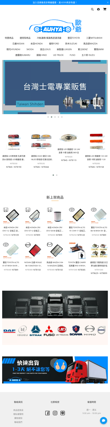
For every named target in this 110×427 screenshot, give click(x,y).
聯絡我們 (18, 422)
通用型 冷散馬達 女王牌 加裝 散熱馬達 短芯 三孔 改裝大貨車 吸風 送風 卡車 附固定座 (99, 264)
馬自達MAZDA (90, 43)
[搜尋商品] (92, 9)
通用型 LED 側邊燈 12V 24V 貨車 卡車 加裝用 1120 (96, 158)
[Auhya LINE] (62, 413)
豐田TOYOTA (74, 37)
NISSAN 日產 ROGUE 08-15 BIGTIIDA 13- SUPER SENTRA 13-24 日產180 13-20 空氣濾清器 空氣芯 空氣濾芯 (33, 264)
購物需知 (18, 418)
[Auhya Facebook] (47, 413)
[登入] (98, 9)
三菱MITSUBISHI (94, 37)
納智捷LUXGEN (64, 49)
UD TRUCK (58, 55)
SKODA (30, 49)
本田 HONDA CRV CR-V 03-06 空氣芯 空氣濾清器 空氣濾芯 (55, 229)
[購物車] (104, 9)
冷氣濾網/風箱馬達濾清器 (49, 37)
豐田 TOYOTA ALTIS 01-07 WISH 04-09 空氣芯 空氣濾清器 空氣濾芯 (11, 264)
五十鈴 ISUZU (88, 55)
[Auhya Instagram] (55, 413)
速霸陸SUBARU (22, 55)
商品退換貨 (18, 410)
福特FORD (54, 43)
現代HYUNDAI (13, 49)
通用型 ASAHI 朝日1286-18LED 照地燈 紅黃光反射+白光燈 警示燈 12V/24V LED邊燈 (41, 158)
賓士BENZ (83, 49)
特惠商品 (9, 37)
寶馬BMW (99, 49)
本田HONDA (37, 43)
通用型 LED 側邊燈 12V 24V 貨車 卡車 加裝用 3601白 (69, 151)
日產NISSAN (18, 43)
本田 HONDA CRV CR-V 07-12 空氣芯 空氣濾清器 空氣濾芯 (33, 229)
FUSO (72, 55)
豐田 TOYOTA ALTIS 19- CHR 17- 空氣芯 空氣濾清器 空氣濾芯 (77, 229)
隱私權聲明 (18, 414)
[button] (48, 117)
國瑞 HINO (42, 55)
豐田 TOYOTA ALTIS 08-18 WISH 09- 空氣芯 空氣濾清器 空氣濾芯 (99, 229)
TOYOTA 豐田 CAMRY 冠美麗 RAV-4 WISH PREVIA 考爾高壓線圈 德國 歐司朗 (77, 264)
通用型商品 (25, 37)
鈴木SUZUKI (71, 43)
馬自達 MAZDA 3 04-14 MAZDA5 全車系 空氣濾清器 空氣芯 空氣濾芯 (55, 264)
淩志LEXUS (45, 49)
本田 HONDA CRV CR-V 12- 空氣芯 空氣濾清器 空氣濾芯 (11, 229)
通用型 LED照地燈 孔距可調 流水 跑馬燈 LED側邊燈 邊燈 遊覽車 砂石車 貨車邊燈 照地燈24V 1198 (13, 158)
